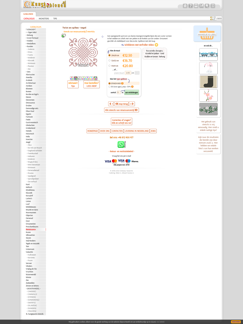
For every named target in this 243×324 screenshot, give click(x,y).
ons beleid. (161, 321)
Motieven (31, 63)
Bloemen (29, 88)
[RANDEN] (32, 308)
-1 (112, 103)
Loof (27, 204)
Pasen (30, 260)
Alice (30, 145)
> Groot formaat (32, 38)
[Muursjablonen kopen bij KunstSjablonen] (185, 7)
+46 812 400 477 (125, 137)
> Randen (29, 46)
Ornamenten (31, 223)
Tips (55, 18)
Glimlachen (30, 125)
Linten (28, 201)
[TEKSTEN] (32, 311)
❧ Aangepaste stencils (34, 314)
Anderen (31, 49)
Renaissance (31, 229)
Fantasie (29, 116)
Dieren (28, 97)
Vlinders (29, 266)
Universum (30, 249)
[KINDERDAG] (33, 300)
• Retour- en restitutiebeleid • (121, 151)
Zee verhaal (32, 181)
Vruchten (29, 271)
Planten (31, 66)
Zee (29, 69)
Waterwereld (31, 274)
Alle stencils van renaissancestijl (119, 110)
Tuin (27, 246)
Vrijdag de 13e (31, 269)
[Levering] (201, 7)
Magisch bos (33, 162)
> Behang (29, 35)
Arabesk (29, 80)
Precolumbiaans (32, 226)
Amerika (29, 77)
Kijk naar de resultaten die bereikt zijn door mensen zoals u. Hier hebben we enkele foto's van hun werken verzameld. (208, 144)
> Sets (28, 71)
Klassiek (31, 60)
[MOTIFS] (32, 302)
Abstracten (30, 74)
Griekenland (30, 128)
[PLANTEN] (32, 305)
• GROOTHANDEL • (33, 288)
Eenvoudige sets (32, 108)
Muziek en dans (32, 209)
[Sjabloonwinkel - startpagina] (45, 7)
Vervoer (29, 263)
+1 (131, 103)
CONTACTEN (117, 130)
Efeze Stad (30, 111)
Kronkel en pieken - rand (154, 53)
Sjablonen (28, 14)
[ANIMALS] (32, 294)
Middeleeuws (31, 207)
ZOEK (153, 130)
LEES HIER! (92, 85)
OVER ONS (105, 130)
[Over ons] (190, 7)
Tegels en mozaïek (32, 243)
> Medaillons (31, 43)
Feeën (28, 119)
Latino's (29, 198)
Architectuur (31, 83)
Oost (28, 221)
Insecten (29, 139)
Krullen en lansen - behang (155, 56)
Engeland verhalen (35, 150)
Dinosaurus (30, 102)
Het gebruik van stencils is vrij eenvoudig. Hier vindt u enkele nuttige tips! (208, 125)
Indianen (31, 156)
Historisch (30, 133)
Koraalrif (29, 195)
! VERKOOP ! (31, 29)
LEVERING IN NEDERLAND (137, 130)
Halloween (32, 254)
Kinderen (31, 57)
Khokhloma (30, 190)
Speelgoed (32, 176)
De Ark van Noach (35, 147)
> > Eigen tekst (31, 32)
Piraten (30, 173)
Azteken (29, 85)
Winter (28, 277)
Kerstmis (31, 257)
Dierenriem (30, 100)
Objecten (29, 215)
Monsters (44, 18)
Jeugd (28, 142)
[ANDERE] (32, 291)
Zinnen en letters (32, 285)
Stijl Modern (30, 240)
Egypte (28, 114)
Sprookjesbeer (33, 178)
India (28, 136)
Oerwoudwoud (33, 170)
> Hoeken (29, 40)
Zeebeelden (30, 283)
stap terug (123, 103)
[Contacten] (196, 7)
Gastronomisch (32, 122)
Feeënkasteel (33, 153)
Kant (28, 184)
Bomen (28, 91)
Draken (29, 105)
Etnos (30, 52)
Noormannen (31, 212)
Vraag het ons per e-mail (121, 156)
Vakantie (29, 252)
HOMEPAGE (92, 130)
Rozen (28, 232)
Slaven (28, 238)
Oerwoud (29, 218)
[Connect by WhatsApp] (122, 147)
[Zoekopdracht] (207, 7)
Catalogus (29, 18)
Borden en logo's (32, 94)
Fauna (30, 55)
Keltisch (29, 187)
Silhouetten (30, 235)
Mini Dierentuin (34, 164)
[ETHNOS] (32, 297)
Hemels (29, 131)
